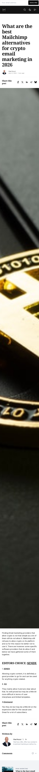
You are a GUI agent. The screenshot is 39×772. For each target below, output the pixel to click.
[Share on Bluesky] (35, 82)
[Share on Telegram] (31, 82)
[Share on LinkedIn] (26, 82)
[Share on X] (22, 82)
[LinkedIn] (26, 739)
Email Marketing (22, 768)
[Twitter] (23, 739)
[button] (24, 10)
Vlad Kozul (12, 71)
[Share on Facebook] (18, 82)
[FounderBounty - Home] (7, 10)
